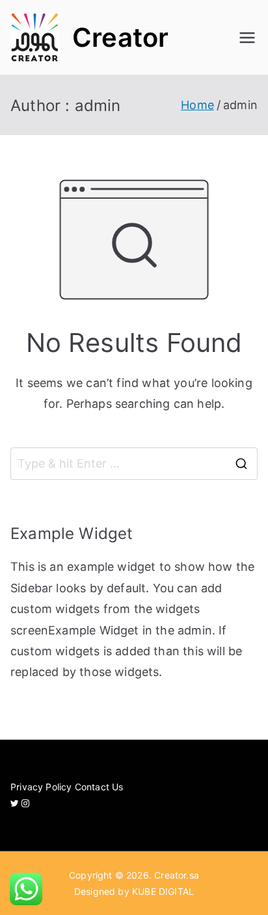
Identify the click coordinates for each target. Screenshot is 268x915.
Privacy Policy (41, 786)
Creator (120, 37)
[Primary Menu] (247, 38)
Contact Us (99, 786)
